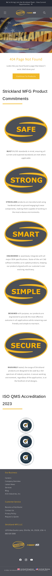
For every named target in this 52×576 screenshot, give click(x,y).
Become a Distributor (13, 507)
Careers (8, 478)
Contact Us (9, 510)
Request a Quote (12, 517)
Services (8, 487)
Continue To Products (26, 76)
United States (44, 569)
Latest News (10, 484)
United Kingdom (27, 569)
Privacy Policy (10, 513)
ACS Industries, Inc (12, 494)
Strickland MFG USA (16, 570)
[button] (5, 12)
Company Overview (13, 481)
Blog (7, 490)
